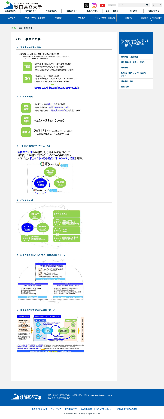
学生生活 (81, 18)
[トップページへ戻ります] (22, 4)
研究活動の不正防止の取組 (127, 409)
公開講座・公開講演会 (129, 56)
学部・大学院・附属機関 (35, 18)
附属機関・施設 (127, 81)
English (112, 5)
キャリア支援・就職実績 (105, 18)
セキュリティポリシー (104, 409)
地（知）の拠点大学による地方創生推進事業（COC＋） (135, 43)
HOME (13, 28)
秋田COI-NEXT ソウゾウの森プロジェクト (133, 74)
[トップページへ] (26, 396)
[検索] (147, 5)
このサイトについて (39, 409)
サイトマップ (56, 409)
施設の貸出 (125, 86)
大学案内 (11, 18)
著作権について (71, 409)
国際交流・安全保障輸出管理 (151, 19)
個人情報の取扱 (86, 409)
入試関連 (58, 18)
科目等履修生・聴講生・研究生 (133, 62)
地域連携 (128, 18)
